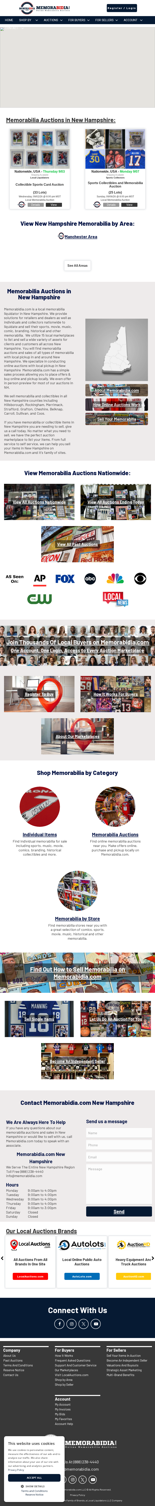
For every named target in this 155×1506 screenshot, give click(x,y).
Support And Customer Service (75, 1365)
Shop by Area (63, 1379)
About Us (9, 1355)
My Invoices (63, 1409)
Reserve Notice (13, 1370)
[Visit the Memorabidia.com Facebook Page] (59, 1324)
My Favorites (63, 1419)
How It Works (64, 1355)
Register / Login (122, 8)
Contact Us (10, 1375)
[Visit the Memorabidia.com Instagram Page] (71, 1324)
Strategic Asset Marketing (124, 1370)
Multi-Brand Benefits (120, 1375)
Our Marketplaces (66, 1370)
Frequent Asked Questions (72, 1360)
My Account (63, 1404)
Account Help (64, 1424)
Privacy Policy (16, 1470)
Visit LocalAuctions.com (71, 1375)
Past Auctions (13, 1360)
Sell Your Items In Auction (124, 1355)
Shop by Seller (64, 1384)
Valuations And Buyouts (122, 1365)
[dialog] (34, 1469)
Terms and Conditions (34, 1491)
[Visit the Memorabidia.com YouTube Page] (96, 1324)
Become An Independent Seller (127, 1360)
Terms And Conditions (18, 1365)
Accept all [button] (34, 1477)
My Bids (60, 1414)
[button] (34, 1486)
